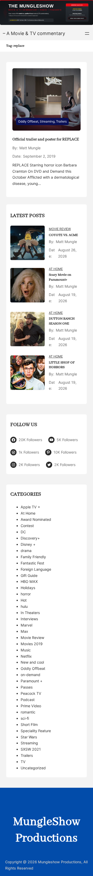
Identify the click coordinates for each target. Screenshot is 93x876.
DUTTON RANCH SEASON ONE (62, 321)
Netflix (26, 656)
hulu (24, 606)
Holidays (28, 587)
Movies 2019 (32, 644)
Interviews (29, 619)
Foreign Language (36, 569)
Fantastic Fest (32, 563)
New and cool (32, 662)
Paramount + (31, 681)
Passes (27, 687)
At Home (56, 269)
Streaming (47, 121)
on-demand (30, 674)
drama (26, 550)
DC (23, 532)
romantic (28, 712)
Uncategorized (33, 768)
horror (26, 594)
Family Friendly (33, 557)
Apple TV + (30, 507)
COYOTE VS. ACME (63, 235)
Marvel (26, 625)
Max (24, 631)
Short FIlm (29, 724)
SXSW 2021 (31, 749)
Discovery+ (30, 538)
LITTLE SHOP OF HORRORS (62, 365)
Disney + (28, 544)
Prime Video (31, 706)
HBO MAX (29, 581)
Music (26, 650)
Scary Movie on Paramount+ (60, 277)
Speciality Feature (36, 731)
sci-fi (25, 718)
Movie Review (60, 229)
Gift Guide (29, 575)
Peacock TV (31, 693)
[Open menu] (87, 33)
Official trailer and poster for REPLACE (45, 139)
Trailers (61, 121)
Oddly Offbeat (28, 121)
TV (23, 761)
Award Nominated (36, 519)
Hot (24, 600)
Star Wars (29, 737)
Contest (27, 525)
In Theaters (30, 612)
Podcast (28, 699)
